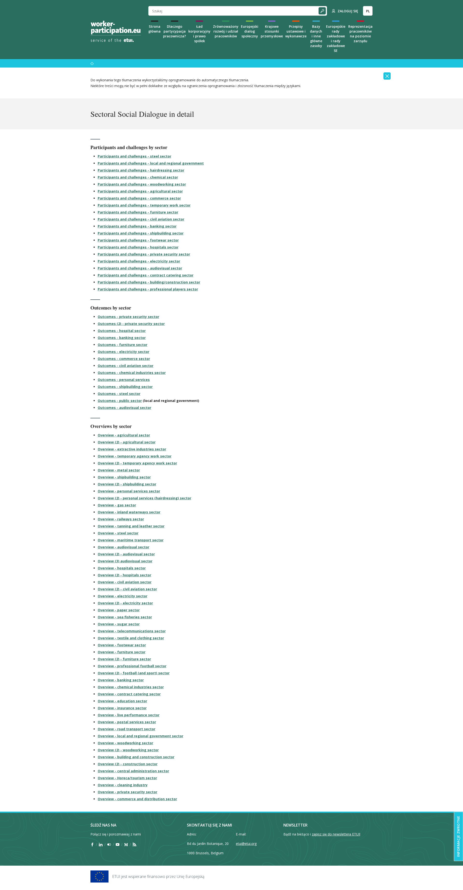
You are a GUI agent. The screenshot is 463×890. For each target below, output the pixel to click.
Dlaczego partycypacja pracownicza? (174, 31)
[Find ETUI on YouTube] (117, 844)
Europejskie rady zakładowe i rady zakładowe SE (335, 38)
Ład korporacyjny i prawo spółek (199, 33)
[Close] (387, 76)
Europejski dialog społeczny (249, 31)
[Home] (115, 31)
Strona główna (154, 29)
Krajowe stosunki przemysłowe (272, 31)
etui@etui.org (246, 843)
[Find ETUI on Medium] (126, 844)
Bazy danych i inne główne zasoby (316, 36)
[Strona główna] (92, 63)
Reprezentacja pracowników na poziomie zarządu (360, 33)
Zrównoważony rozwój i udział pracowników (225, 31)
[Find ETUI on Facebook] (92, 844)
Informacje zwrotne (458, 836)
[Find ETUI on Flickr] (109, 844)
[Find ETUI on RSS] (134, 844)
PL (368, 11)
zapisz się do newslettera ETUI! (336, 834)
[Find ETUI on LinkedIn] (100, 844)
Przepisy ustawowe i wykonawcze (295, 31)
